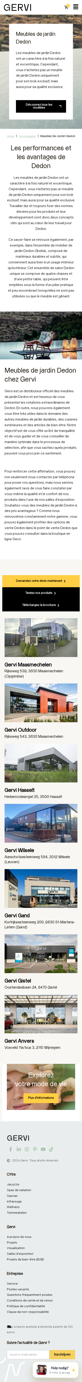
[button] (76, 7)
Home (10, 136)
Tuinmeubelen (27, 136)
